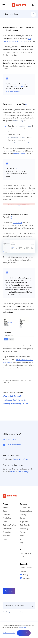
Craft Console (19, 86)
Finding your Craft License (15, 400)
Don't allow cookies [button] (9, 633)
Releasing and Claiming (15, 404)
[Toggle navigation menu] (7, 5)
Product (5, 504)
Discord (12, 472)
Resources (23, 504)
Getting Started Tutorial (21, 459)
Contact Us (10, 439)
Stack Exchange (23, 472)
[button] (24, 633)
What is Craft (12, 396)
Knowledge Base (11, 14)
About (22, 550)
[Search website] (33, 5)
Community (24, 564)
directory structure (22, 169)
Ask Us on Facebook (13, 445)
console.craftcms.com (12, 91)
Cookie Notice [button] (23, 627)
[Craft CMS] (19, 5)
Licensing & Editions (16, 393)
